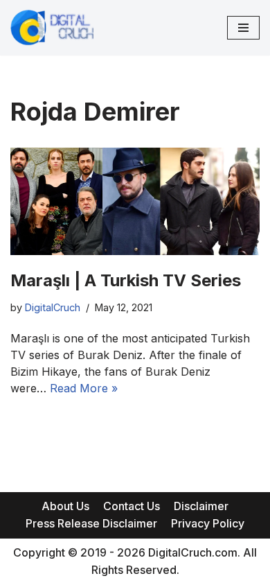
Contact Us (131, 506)
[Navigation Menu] (243, 28)
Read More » (84, 388)
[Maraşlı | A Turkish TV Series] (135, 201)
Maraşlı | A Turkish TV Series (125, 280)
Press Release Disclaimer (91, 523)
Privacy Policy (207, 523)
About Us (65, 506)
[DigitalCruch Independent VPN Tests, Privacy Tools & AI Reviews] (51, 28)
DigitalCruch (52, 307)
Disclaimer (201, 506)
